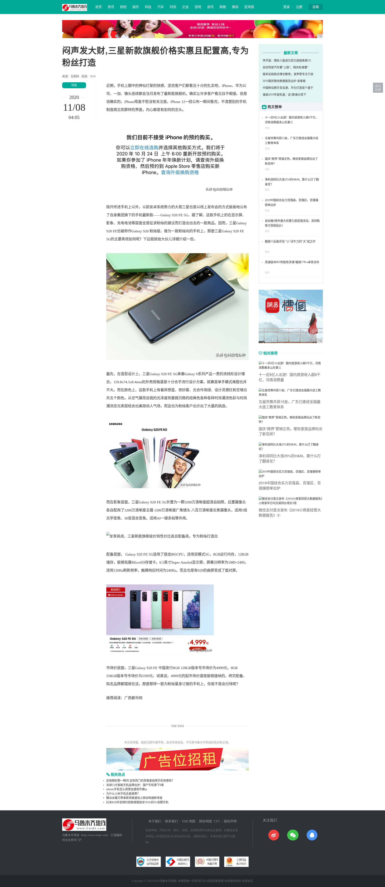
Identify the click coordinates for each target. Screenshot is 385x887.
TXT (217, 821)
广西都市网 (133, 698)
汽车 (160, 7)
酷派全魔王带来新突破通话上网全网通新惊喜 (134, 797)
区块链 (249, 7)
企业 (185, 7)
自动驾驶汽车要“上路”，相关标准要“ (285, 67)
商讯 (210, 7)
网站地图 (205, 821)
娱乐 (136, 7)
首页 (98, 7)
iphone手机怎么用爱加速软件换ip (126, 789)
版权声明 (230, 821)
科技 (148, 7)
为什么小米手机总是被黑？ (123, 793)
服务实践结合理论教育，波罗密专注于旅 (288, 74)
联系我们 (171, 821)
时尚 (173, 7)
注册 (299, 7)
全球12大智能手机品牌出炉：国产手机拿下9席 (135, 784)
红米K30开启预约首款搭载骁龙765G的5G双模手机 (137, 802)
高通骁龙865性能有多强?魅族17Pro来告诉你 (292, 262)
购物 (223, 7)
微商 (235, 7)
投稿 (315, 7)
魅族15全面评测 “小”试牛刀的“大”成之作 (290, 241)
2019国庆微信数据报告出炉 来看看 (284, 80)
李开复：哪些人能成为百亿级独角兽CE (287, 60)
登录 (286, 7)
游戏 (198, 7)
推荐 (267, 231)
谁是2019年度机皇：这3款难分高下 (284, 94)
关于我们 (154, 821)
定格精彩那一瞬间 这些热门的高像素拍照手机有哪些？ (140, 780)
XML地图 (188, 821)
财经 (123, 7)
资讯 (111, 7)
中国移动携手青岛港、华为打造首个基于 (288, 87)
